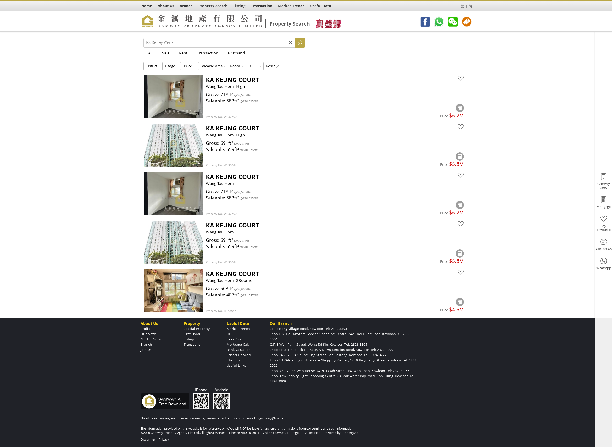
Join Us (146, 349)
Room (235, 66)
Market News (151, 339)
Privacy (164, 439)
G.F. (253, 66)
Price (188, 66)
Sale (165, 53)
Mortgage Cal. (238, 344)
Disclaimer (148, 439)
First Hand (192, 334)
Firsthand (236, 53)
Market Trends (238, 328)
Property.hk (349, 433)
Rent (183, 53)
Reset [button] (270, 66)
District (151, 66)
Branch (146, 344)
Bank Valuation (239, 349)
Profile (146, 328)
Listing (189, 339)
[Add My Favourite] (461, 78)
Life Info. (233, 360)
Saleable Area (211, 66)
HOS (230, 334)
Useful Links (236, 365)
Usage (170, 66)
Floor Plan (234, 339)
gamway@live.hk (271, 418)
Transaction (207, 53)
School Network (239, 355)
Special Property (197, 328)
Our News (149, 334)
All (150, 53)
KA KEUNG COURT (232, 79)
